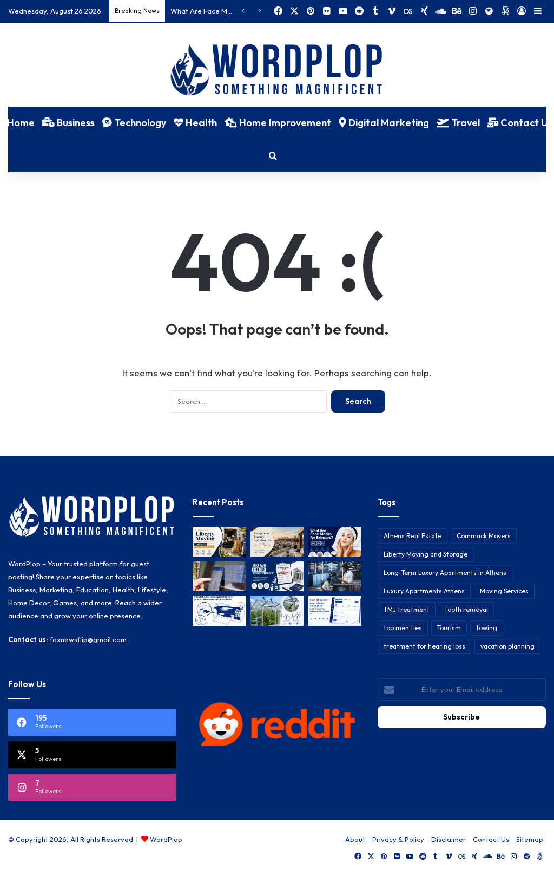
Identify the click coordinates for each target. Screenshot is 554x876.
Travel (464, 122)
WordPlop (166, 839)
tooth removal (466, 609)
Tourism (449, 628)
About (355, 839)
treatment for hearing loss (424, 646)
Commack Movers (484, 536)
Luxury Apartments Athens (424, 591)
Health (200, 122)
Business (75, 122)
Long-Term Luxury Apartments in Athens (445, 572)
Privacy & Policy (398, 839)
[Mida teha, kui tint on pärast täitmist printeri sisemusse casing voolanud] (219, 611)
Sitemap (529, 839)
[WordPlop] (277, 70)
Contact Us (491, 839)
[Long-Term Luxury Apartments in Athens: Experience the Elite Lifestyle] (277, 542)
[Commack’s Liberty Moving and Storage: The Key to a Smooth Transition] (219, 542)
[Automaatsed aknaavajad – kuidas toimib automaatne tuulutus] (277, 611)
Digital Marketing (387, 122)
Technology (139, 122)
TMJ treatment (407, 609)
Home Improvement (284, 122)
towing (486, 628)
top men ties (403, 628)
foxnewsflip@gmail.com (88, 639)
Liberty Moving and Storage (425, 554)
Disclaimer (448, 839)
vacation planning (507, 646)
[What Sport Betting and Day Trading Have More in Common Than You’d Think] (219, 576)
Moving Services (504, 591)
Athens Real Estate (412, 536)
